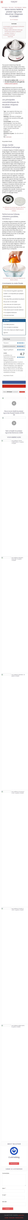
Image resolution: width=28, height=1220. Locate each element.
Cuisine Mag (21, 1215)
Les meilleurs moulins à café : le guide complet (17, 909)
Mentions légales (19, 1217)
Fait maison (5, 7)
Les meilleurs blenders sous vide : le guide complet (17, 559)
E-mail (4, 1195)
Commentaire (5, 1173)
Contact (6, 1217)
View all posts (14, 1163)
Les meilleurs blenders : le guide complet (18, 675)
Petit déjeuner (18, 7)
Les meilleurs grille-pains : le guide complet (18, 1026)
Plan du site (12, 1217)
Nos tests (11, 7)
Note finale (10, 36)
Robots (24, 7)
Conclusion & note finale (9, 35)
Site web (4, 1201)
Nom (4, 1188)
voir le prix (21, 80)
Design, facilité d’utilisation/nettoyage (13, 30)
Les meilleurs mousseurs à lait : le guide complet (18, 792)
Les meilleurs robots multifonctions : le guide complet (18, 442)
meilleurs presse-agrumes (11, 83)
